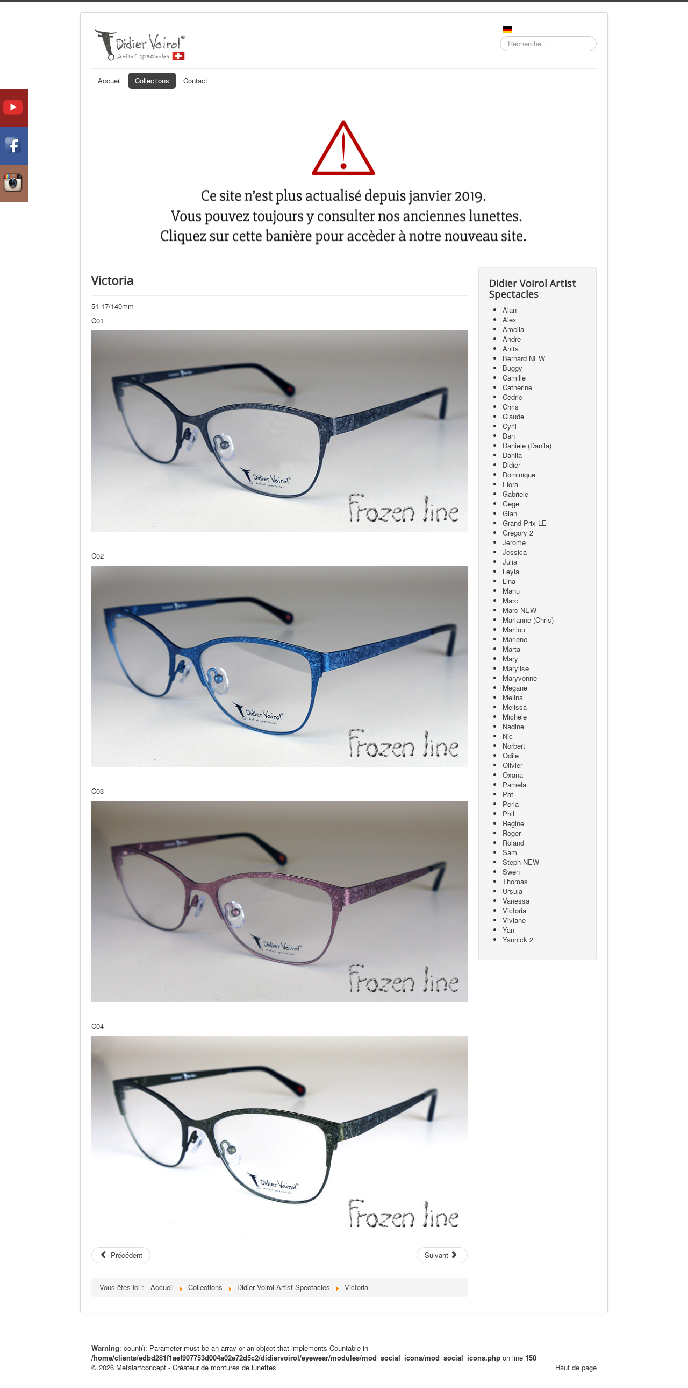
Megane (515, 687)
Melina (513, 697)
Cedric (512, 397)
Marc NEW (519, 610)
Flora (510, 484)
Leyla (511, 571)
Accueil (109, 80)
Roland (513, 842)
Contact (195, 80)
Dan (509, 436)
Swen (511, 871)
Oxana (513, 775)
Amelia (513, 329)
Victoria (514, 910)
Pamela (514, 784)
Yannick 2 (518, 939)
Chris (511, 406)
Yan (508, 930)
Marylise (516, 668)
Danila (512, 455)
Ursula (512, 891)
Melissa (515, 707)
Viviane (514, 920)
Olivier (512, 765)
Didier (511, 465)
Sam (510, 852)
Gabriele (515, 494)
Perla (511, 804)
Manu (511, 591)
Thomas (515, 881)
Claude (513, 416)
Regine (513, 823)
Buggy (512, 368)
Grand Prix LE (525, 523)
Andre (512, 339)
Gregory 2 (518, 532)
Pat (508, 794)
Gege (511, 503)
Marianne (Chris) (528, 620)
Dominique (519, 474)
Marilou (514, 629)
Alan (510, 310)
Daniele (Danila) (527, 445)
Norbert (514, 746)
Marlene (515, 639)
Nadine (513, 726)
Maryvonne (520, 678)
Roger (512, 833)
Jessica (515, 552)
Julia (510, 561)
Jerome (514, 542)
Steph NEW (521, 862)
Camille (514, 377)
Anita (511, 348)
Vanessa (516, 901)
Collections (152, 80)
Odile (511, 755)
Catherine (517, 387)
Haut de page (576, 1367)
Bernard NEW (524, 358)
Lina (509, 581)
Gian (510, 513)
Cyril (510, 426)
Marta (511, 649)
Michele (515, 716)
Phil (508, 813)
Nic (508, 736)
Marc (510, 600)
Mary (510, 658)
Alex (510, 319)
